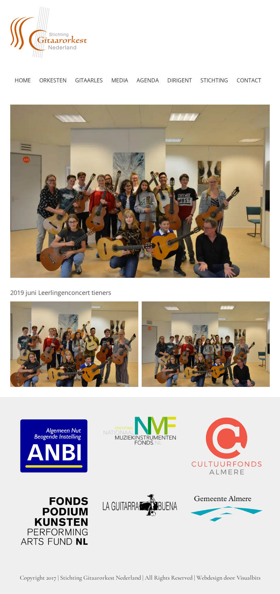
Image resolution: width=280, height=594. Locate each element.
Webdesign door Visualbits (228, 577)
